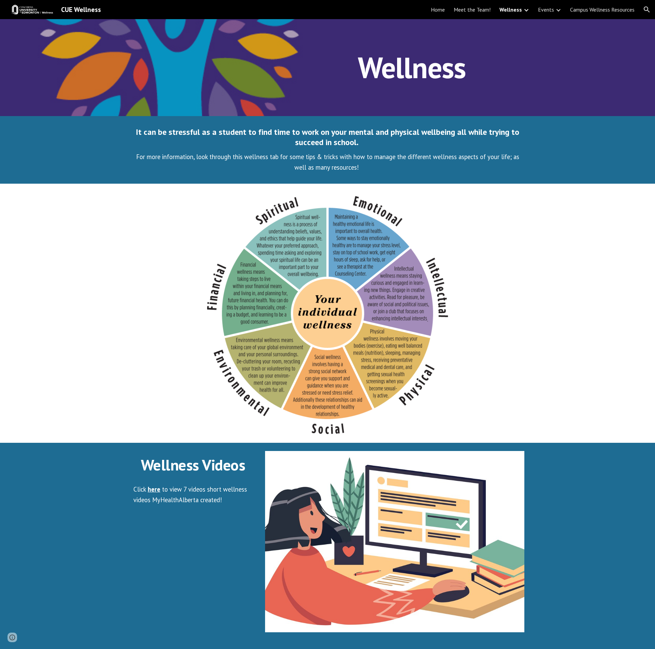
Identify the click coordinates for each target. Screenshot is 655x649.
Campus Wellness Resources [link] (602, 9)
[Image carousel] (394, 545)
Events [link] (546, 9)
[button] (647, 9)
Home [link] (438, 9)
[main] (411, 67)
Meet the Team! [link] (472, 9)
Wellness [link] (510, 9)
